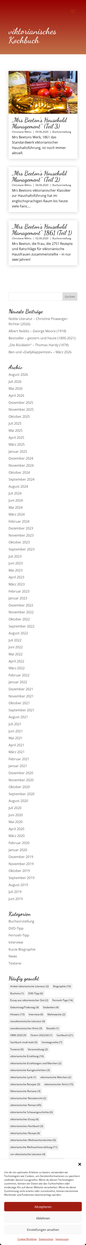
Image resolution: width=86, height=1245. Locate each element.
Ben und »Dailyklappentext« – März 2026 (40, 352)
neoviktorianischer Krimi (26, 1028)
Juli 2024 (15, 493)
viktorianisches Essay (24, 1119)
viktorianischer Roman (25, 1105)
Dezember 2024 (21, 458)
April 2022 (16, 661)
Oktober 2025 (19, 416)
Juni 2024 (16, 500)
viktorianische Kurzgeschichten (30, 1070)
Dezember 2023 (21, 528)
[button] (80, 1164)
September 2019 (21, 877)
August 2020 (18, 801)
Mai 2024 (16, 507)
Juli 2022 (15, 640)
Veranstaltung (38, 1049)
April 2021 (16, 745)
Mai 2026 (16, 388)
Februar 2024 (19, 521)
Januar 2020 (18, 850)
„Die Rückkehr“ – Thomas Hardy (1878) (39, 345)
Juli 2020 (15, 808)
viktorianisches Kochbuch (26, 1126)
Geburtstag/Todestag (24, 1007)
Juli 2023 (15, 556)
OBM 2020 (18, 1035)
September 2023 (21, 549)
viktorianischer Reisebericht (28, 1098)
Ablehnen (43, 1218)
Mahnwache (56, 1014)
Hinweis (17, 1014)
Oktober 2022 (19, 619)
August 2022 (18, 633)
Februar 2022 (19, 675)
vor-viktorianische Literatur (27, 1154)
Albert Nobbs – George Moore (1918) (37, 331)
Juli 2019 (15, 891)
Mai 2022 (16, 654)
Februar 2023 (19, 591)
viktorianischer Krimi (58, 1084)
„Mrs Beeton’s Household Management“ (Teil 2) (39, 176)
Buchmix (17, 993)
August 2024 (18, 486)
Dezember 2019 (21, 856)
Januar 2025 (18, 451)
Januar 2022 (18, 682)
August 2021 (18, 717)
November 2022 (21, 612)
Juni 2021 (16, 731)
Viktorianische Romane (25, 1091)
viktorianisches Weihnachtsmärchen (33, 1140)
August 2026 (18, 374)
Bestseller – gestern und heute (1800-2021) (42, 338)
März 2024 (17, 514)
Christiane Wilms (22, 132)
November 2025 (21, 409)
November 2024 (21, 465)
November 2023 (21, 535)
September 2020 (21, 794)
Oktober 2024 (19, 472)
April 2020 (16, 829)
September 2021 (21, 710)
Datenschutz (46, 1239)
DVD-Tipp (16, 928)
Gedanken (51, 1007)
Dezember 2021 (21, 689)
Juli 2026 (15, 381)
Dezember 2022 (21, 605)
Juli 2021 (15, 724)
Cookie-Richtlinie (27, 1239)
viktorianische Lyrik (23, 1077)
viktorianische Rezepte (25, 1084)
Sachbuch (65, 1035)
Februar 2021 (19, 759)
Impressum (62, 1239)
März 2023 (17, 584)
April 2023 (16, 577)
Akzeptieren (43, 1207)
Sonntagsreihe (52, 1042)
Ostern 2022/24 (41, 1035)
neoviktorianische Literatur (27, 1021)
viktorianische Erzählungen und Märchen (35, 1063)
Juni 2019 (16, 899)
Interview (16, 942)
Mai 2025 (16, 430)
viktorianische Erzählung (27, 1056)
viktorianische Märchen (55, 1077)
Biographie (62, 986)
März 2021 (17, 752)
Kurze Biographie (22, 949)
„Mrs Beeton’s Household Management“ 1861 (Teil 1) (42, 229)
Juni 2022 (16, 647)
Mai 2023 (16, 570)
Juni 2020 (16, 815)
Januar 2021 (18, 766)
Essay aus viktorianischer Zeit (29, 1000)
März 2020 (17, 835)
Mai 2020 (16, 822)
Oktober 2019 (19, 870)
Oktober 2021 (19, 703)
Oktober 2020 (19, 787)
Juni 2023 (16, 563)
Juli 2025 (15, 423)
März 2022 (17, 668)
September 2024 (21, 479)
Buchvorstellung (61, 132)
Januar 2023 (18, 598)
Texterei (15, 963)
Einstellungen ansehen (43, 1230)
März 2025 (17, 444)
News (13, 956)
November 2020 (21, 780)
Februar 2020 (19, 843)
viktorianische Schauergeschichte (31, 1112)
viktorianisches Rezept (25, 1133)
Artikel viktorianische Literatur (29, 986)
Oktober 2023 (19, 542)
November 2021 (21, 696)
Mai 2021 (16, 738)
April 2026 (16, 395)
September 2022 (21, 626)
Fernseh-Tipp (19, 935)
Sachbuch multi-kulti (23, 1042)
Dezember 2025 (21, 402)
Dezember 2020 (21, 773)
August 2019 (18, 885)
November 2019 (21, 864)
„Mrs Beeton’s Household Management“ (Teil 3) (39, 123)
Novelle (52, 1028)
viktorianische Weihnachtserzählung (33, 1147)
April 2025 (16, 437)
